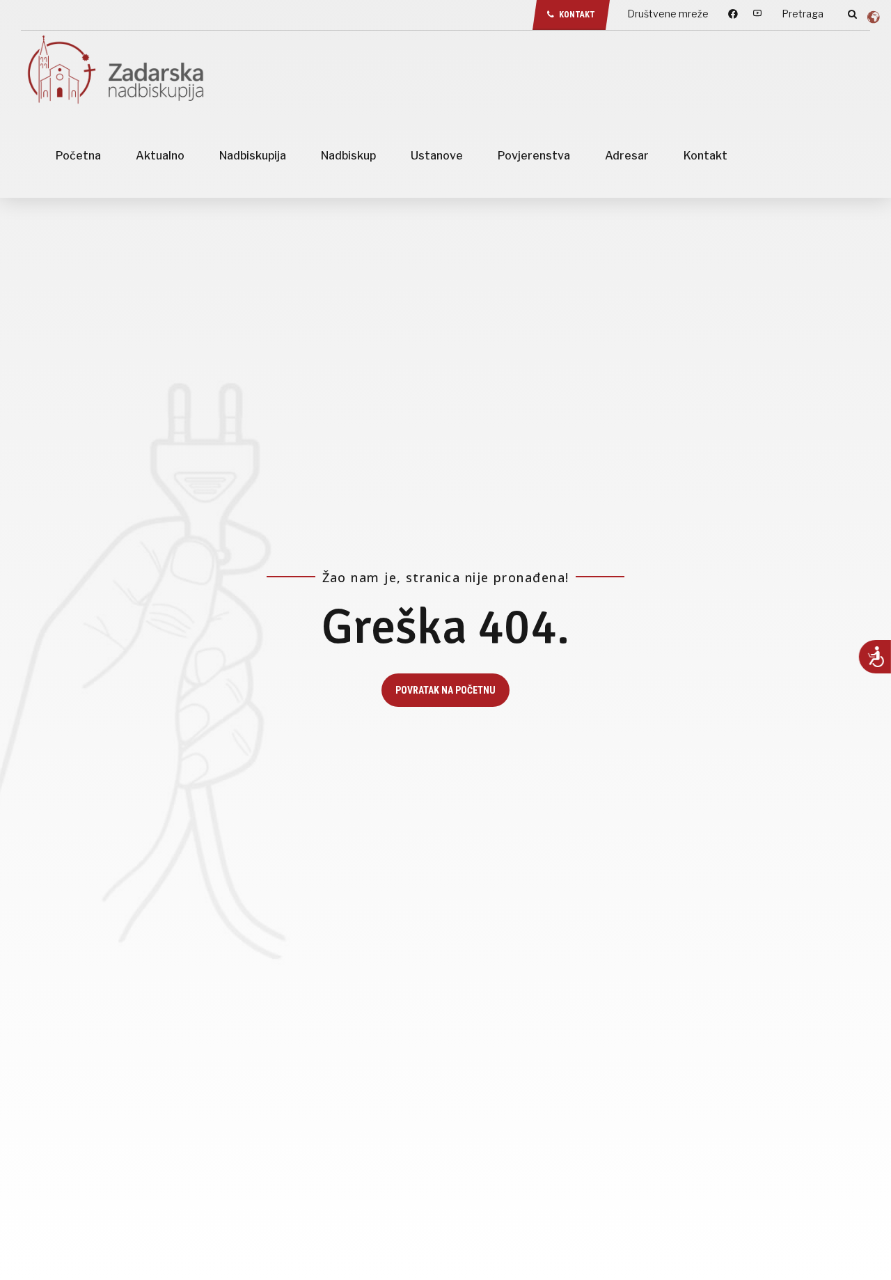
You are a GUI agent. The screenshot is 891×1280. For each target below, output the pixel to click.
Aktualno (160, 155)
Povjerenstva (534, 155)
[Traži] (852, 14)
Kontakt (705, 155)
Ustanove (437, 155)
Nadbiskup (348, 155)
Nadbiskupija (252, 155)
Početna (78, 155)
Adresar (627, 155)
